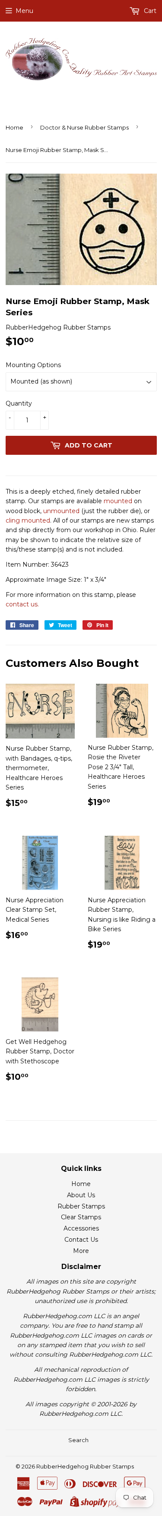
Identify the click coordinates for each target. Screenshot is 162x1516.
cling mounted (28, 520)
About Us (81, 1195)
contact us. (22, 604)
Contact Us (81, 1239)
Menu (24, 11)
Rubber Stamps (81, 1206)
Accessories (81, 1228)
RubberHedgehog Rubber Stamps (85, 1466)
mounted (118, 501)
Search (78, 1440)
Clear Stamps (81, 1217)
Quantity (19, 403)
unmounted (61, 511)
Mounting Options (33, 365)
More (81, 1251)
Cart (149, 11)
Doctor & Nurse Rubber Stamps (84, 127)
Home (14, 127)
